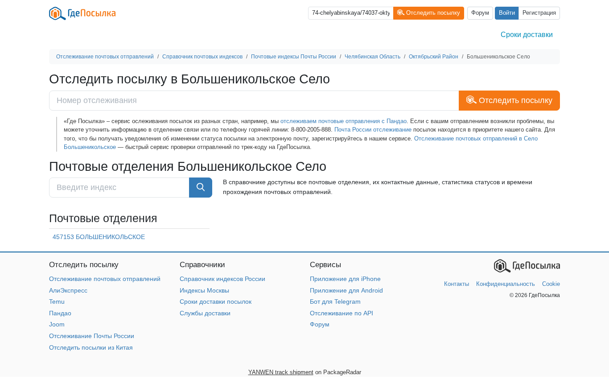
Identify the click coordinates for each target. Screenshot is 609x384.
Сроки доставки (527, 34)
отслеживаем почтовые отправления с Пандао (343, 121)
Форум (480, 13)
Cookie (551, 284)
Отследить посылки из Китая (91, 347)
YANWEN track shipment (280, 372)
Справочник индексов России (222, 278)
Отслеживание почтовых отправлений (104, 278)
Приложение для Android (346, 290)
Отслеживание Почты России (91, 335)
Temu (57, 301)
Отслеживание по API (341, 313)
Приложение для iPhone (345, 278)
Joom (57, 324)
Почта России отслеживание (372, 129)
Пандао (60, 313)
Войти (507, 13)
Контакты (456, 284)
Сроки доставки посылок (215, 301)
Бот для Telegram (335, 301)
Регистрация (539, 13)
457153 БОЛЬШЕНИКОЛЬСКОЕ (99, 236)
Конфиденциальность (505, 284)
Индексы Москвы (204, 290)
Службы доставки (205, 313)
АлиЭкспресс (68, 290)
